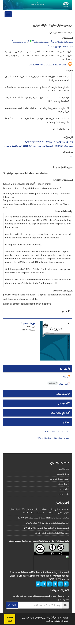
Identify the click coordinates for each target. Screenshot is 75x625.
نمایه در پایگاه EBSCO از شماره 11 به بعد (49, 517)
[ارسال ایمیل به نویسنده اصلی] (33, 41)
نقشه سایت (63, 494)
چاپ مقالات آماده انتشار (58, 533)
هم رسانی (62, 403)
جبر (71, 156)
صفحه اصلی (63, 468)
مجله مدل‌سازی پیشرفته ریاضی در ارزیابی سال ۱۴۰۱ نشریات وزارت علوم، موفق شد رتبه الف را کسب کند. (38, 511)
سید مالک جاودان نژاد (62, 42)
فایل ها (63, 368)
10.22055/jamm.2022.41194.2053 (48, 64)
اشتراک (12, 605)
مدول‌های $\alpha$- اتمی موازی (58, 145)
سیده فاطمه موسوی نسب (61, 46)
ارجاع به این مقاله (59, 412)
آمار (65, 422)
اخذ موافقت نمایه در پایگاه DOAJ (47, 522)
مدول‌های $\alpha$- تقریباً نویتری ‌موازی (22, 145)
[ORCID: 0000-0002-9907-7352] (30, 41)
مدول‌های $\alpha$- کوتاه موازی (40, 141)
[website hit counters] (52, 584)
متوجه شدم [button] (10, 619)
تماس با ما (64, 489)
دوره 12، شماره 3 (28, 324)
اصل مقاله (58, 384)
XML (65, 376)
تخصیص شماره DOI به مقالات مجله (52, 527)
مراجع (65, 311)
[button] (45, 621)
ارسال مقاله (63, 484)
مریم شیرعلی (19, 42)
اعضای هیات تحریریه (59, 478)
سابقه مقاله (62, 393)
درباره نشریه (63, 473)
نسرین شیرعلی (41, 42)
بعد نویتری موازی (65, 141)
